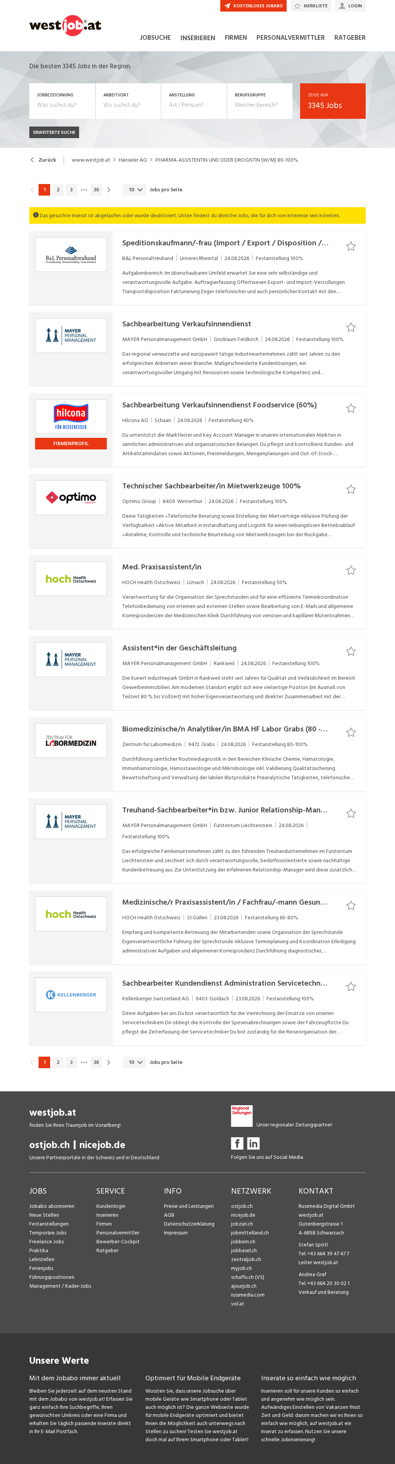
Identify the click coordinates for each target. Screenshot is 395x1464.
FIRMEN (236, 37)
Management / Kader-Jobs (60, 1286)
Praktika (38, 1250)
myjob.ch (241, 1268)
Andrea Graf (312, 1274)
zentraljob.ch (246, 1259)
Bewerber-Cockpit (118, 1241)
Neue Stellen (44, 1215)
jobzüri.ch (242, 1223)
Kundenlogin (110, 1206)
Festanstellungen (49, 1223)
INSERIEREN (198, 38)
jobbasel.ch (244, 1250)
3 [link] (71, 190)
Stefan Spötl (313, 1244)
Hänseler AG (133, 160)
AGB (169, 1215)
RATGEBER (350, 37)
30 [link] (96, 190)
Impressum (176, 1232)
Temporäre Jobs (47, 1232)
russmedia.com (248, 1294)
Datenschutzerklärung (189, 1223)
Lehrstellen (41, 1259)
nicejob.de (102, 1145)
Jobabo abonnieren (51, 1206)
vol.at (237, 1303)
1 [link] (45, 190)
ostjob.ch (49, 1145)
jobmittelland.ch (250, 1232)
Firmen (104, 1223)
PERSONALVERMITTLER (291, 37)
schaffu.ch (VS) (247, 1277)
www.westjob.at (91, 160)
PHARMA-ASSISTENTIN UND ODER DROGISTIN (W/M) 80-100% (226, 160)
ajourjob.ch (244, 1286)
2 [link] (58, 190)
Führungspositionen (51, 1277)
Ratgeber (107, 1250)
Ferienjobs (41, 1268)
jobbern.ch (243, 1241)
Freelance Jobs (46, 1241)
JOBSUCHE (155, 37)
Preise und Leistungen (189, 1206)
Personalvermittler (117, 1232)
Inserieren (107, 1215)
